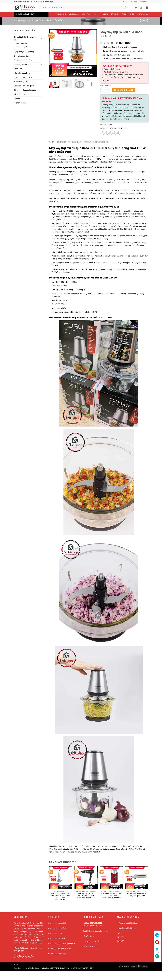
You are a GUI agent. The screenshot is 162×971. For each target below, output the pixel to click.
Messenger (157, 952)
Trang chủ (61, 14)
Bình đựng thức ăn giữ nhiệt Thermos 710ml (111, 894)
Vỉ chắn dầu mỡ (20, 103)
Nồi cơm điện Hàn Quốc (24, 86)
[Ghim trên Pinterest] (114, 133)
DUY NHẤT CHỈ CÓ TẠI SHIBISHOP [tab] (96, 142)
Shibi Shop (67, 852)
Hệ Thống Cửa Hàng (92, 941)
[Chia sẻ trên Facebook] (102, 133)
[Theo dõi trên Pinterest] (32, 956)
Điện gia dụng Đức (21, 56)
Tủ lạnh (17, 99)
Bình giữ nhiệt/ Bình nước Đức (46, 20)
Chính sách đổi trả (55, 933)
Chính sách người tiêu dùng (59, 949)
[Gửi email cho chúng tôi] (28, 956)
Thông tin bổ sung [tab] (63, 142)
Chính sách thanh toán (57, 923)
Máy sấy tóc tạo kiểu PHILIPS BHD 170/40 (86, 894)
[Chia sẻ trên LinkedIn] (118, 133)
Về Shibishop (74, 14)
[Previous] (53, 53)
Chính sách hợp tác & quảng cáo (61, 943)
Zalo (157, 938)
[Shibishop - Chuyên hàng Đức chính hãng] (25, 7)
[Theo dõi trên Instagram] (20, 956)
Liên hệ (106, 14)
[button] (132, 1)
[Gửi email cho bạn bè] (110, 133)
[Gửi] (125, 8)
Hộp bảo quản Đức (22, 73)
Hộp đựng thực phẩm (23, 77)
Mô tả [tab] (51, 142)
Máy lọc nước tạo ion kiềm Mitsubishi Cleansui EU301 (61, 894)
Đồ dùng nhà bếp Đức (23, 60)
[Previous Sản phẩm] (146, 20)
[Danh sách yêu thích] (136, 7)
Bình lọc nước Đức (22, 47)
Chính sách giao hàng (57, 928)
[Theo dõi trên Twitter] (24, 956)
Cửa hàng (86, 14)
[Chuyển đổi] (41, 38)
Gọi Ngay (157, 959)
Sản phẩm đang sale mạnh (25, 90)
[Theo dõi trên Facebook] (16, 956)
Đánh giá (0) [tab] (77, 142)
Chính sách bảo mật (56, 938)
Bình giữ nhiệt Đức (22, 44)
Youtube (157, 945)
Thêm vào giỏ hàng (123, 90)
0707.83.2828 (96, 923)
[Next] (93, 53)
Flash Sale (18, 69)
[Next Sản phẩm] (141, 20)
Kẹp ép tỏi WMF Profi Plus (136, 893)
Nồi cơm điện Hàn (21, 81)
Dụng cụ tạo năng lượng (24, 52)
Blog (123, 1)
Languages (143, 1)
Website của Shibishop (128, 923)
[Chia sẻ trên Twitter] (106, 133)
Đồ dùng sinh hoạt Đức (23, 64)
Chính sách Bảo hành (57, 954)
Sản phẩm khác (20, 94)
